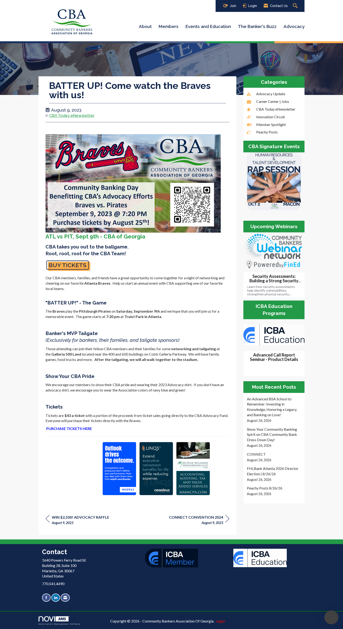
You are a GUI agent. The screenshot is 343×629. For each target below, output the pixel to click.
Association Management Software (59, 624)
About (145, 26)
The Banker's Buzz (257, 26)
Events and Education (208, 26)
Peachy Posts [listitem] (267, 132)
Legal (220, 621)
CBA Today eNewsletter (71, 115)
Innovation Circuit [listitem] (270, 117)
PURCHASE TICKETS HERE (69, 428)
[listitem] (274, 409)
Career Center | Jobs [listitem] (272, 101)
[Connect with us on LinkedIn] (55, 598)
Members (168, 26)
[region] (199, 521)
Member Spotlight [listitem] (271, 124)
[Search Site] (296, 6)
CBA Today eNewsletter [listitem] (275, 109)
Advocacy (294, 26)
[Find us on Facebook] (46, 598)
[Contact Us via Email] (65, 598)
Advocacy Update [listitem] (270, 93)
